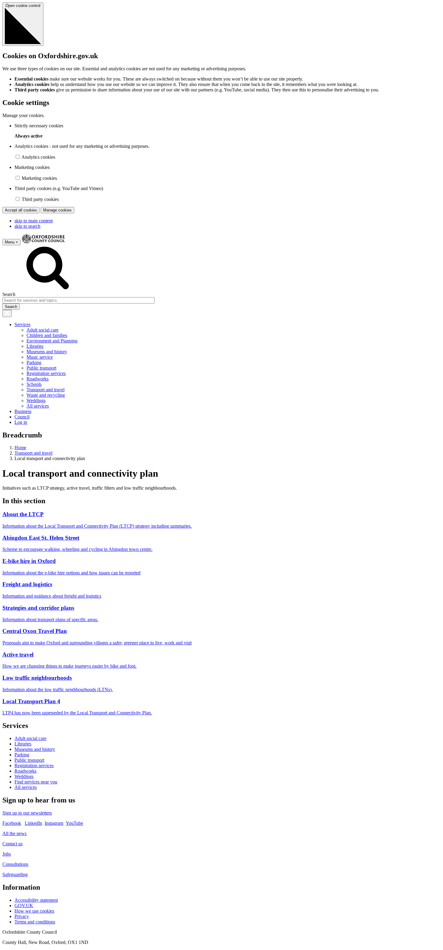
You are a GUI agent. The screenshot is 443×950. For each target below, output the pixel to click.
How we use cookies (34, 910)
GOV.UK (23, 905)
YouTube (74, 823)
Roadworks (38, 378)
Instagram (54, 823)
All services (38, 405)
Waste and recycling (46, 395)
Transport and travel (45, 389)
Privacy (21, 916)
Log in (20, 422)
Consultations (15, 864)
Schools (34, 384)
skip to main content (33, 220)
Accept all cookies (21, 210)
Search (8, 294)
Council (22, 416)
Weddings (36, 400)
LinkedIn (33, 823)
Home (20, 447)
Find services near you (35, 781)
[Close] (7, 313)
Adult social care (42, 329)
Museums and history (47, 351)
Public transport (41, 367)
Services (22, 324)
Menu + (11, 242)
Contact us (12, 843)
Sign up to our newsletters (27, 812)
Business (22, 411)
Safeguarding (15, 874)
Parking (34, 362)
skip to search (27, 226)
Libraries (35, 346)
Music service (40, 357)
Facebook (11, 823)
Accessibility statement (36, 900)
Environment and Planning (52, 340)
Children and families (47, 335)
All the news (14, 833)
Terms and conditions (34, 921)
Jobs (6, 853)
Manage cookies (57, 210)
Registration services (46, 373)
